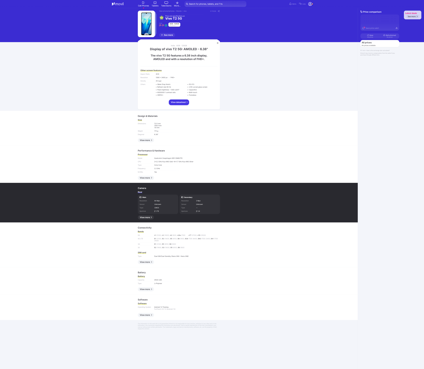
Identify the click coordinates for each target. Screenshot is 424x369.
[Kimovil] (117, 4)
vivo (185, 11)
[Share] (218, 11)
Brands (179, 11)
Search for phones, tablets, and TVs (205, 4)
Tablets (155, 6)
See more (412, 16)
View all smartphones (166, 11)
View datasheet (178, 102)
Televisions (166, 6)
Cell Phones (143, 6)
